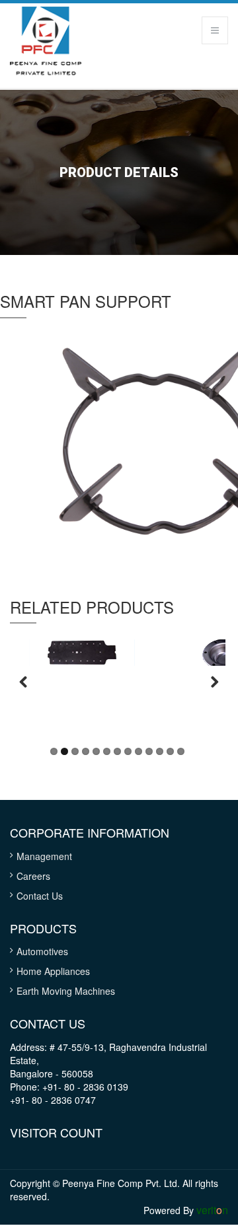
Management (44, 856)
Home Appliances (53, 971)
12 (170, 751)
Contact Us (40, 895)
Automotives (42, 951)
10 (149, 751)
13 (180, 751)
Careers (33, 876)
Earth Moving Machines (66, 990)
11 (159, 751)
